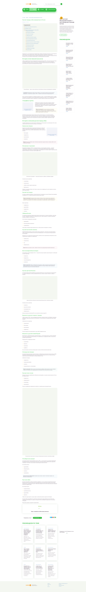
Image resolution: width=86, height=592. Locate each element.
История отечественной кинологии (31, 26)
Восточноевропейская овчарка (31, 38)
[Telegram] (54, 517)
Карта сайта (49, 584)
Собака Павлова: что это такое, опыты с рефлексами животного (69, 94)
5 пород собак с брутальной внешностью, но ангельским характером (51, 568)
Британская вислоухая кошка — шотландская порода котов (67, 21)
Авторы (49, 586)
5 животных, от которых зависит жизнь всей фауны (39, 567)
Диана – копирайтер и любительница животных (40, 511)
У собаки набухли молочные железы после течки (69, 79)
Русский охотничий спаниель (31, 37)
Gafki (28, 4)
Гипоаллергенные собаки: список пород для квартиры (69, 65)
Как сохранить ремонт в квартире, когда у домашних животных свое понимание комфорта (27, 532)
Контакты (60, 584)
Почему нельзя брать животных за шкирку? (52, 549)
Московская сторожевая (30, 32)
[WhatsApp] (55, 517)
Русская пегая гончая (29, 46)
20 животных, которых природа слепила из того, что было (39, 550)
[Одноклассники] (52, 517)
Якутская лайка (28, 49)
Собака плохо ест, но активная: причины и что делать (69, 102)
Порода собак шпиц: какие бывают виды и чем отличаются (69, 58)
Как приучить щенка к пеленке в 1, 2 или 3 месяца (69, 44)
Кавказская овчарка (29, 30)
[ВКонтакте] (51, 517)
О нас (48, 585)
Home (24, 17)
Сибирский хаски (29, 35)
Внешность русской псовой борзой (32, 43)
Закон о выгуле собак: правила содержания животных (26, 550)
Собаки (34, 9)
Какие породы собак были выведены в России (28, 109)
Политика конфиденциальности (63, 583)
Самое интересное (51, 9)
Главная (49, 583)
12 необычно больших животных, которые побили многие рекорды (39, 531)
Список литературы (61, 585)
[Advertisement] (66, 514)
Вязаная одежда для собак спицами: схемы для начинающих (69, 86)
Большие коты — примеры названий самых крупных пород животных (27, 568)
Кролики (42, 9)
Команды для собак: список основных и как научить (69, 51)
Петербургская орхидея (30, 48)
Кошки (27, 9)
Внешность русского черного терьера (32, 41)
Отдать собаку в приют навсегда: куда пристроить (69, 109)
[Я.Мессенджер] (50, 517)
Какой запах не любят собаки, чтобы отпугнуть (69, 72)
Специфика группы (28, 28)
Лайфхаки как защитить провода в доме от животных (52, 530)
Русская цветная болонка (30, 40)
